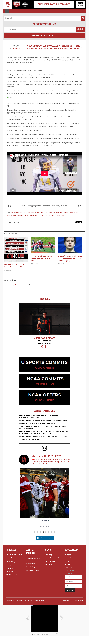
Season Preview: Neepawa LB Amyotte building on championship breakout (39, 416)
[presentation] (42, 346)
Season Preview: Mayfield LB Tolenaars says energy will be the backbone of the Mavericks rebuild (43, 432)
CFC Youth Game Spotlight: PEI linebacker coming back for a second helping (70, 258)
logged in (14, 285)
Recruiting (48, 555)
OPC (39, 215)
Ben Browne (16, 48)
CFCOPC (23, 213)
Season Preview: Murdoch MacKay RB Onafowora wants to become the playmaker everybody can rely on (43, 422)
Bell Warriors (15, 213)
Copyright (9, 565)
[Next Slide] (62, 617)
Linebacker (51, 213)
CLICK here (81, 4)
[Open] (44, 493)
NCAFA (76, 213)
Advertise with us (11, 575)
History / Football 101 (52, 558)
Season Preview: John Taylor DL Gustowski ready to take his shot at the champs (44, 427)
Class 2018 (30, 213)
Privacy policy (10, 562)
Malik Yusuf (59, 213)
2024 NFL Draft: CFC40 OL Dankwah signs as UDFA (14, 266)
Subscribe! (70, 590)
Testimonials (10, 568)
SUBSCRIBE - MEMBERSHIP (14, 555)
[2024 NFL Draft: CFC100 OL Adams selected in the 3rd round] (43, 246)
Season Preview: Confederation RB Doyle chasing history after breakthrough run (43, 438)
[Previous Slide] (27, 617)
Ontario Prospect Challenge (27, 215)
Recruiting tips (50, 564)
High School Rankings (32, 570)
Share (37, 634)
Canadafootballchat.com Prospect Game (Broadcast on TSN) (33, 561)
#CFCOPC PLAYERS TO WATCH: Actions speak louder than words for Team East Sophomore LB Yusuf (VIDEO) (54, 47)
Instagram (68, 555)
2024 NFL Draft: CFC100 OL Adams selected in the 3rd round (41, 258)
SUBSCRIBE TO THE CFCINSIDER (54, 4)
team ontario (59, 215)
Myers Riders (68, 213)
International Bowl (41, 213)
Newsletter (68, 568)
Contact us (9, 571)
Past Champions (50, 561)
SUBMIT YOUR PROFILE (44, 35)
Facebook (68, 558)
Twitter (67, 561)
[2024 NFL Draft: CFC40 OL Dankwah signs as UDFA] (16, 250)
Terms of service (11, 558)
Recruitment (50, 215)
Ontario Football (12, 215)
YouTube (67, 564)
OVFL (43, 215)
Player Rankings (31, 567)
